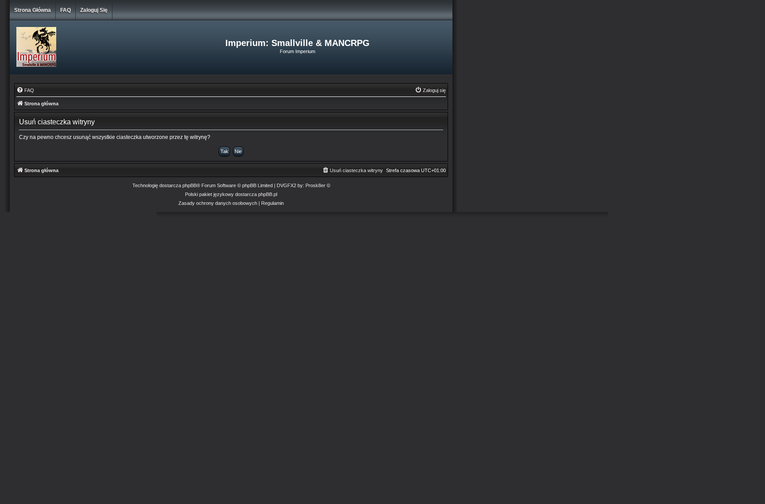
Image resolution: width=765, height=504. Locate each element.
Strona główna (32, 10)
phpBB (189, 185)
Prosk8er (315, 185)
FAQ (65, 10)
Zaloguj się (94, 10)
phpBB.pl (267, 194)
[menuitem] (25, 90)
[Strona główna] (83, 47)
